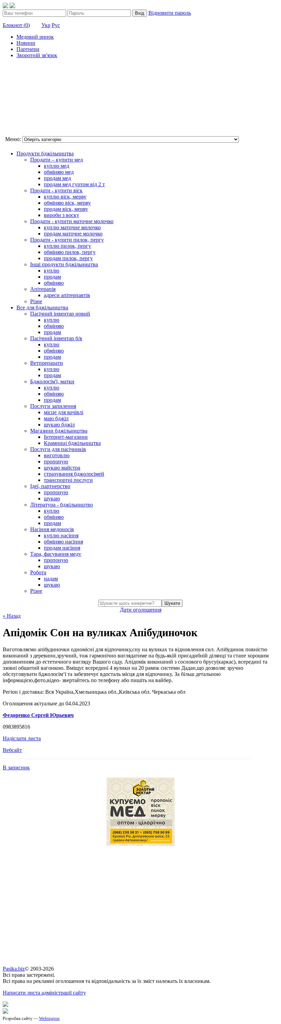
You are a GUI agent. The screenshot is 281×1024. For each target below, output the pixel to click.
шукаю (52, 498)
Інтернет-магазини (66, 437)
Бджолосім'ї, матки (52, 381)
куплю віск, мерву (65, 197)
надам (51, 578)
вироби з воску (61, 215)
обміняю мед (59, 172)
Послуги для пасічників (58, 449)
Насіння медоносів (52, 529)
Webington (49, 1018)
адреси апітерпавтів (67, 295)
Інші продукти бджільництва (64, 264)
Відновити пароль (169, 13)
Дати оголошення (140, 610)
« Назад (12, 616)
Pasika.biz (14, 969)
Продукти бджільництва (45, 153)
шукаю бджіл (59, 424)
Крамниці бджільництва (72, 443)
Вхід (139, 13)
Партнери (27, 49)
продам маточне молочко (73, 233)
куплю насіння (61, 535)
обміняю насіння (63, 542)
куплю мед (56, 166)
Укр (45, 25)
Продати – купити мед (56, 160)
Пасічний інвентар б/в (56, 338)
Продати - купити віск (56, 190)
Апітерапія (43, 289)
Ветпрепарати (46, 363)
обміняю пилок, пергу (70, 252)
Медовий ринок (35, 37)
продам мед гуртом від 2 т (74, 184)
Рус (56, 25)
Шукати (172, 603)
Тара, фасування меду (55, 554)
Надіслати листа (22, 738)
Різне (36, 301)
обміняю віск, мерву (67, 203)
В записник (16, 767)
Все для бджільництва (42, 307)
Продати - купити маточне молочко (71, 221)
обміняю (54, 283)
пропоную (56, 461)
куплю (51, 270)
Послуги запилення (53, 406)
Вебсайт (12, 750)
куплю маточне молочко (72, 227)
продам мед (57, 178)
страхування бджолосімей (74, 474)
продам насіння (62, 548)
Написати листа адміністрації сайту (44, 993)
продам (52, 277)
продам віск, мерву (66, 209)
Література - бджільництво (61, 505)
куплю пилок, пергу (67, 246)
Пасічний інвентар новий (60, 314)
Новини (25, 43)
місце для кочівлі (63, 412)
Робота (38, 572)
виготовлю (57, 455)
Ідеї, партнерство (50, 486)
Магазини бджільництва (58, 431)
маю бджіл (56, 418)
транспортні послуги (68, 480)
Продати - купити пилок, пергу (67, 240)
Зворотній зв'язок (36, 55)
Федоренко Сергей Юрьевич (38, 715)
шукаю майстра (62, 468)
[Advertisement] (37, 98)
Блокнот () (16, 25)
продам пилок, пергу (68, 258)
